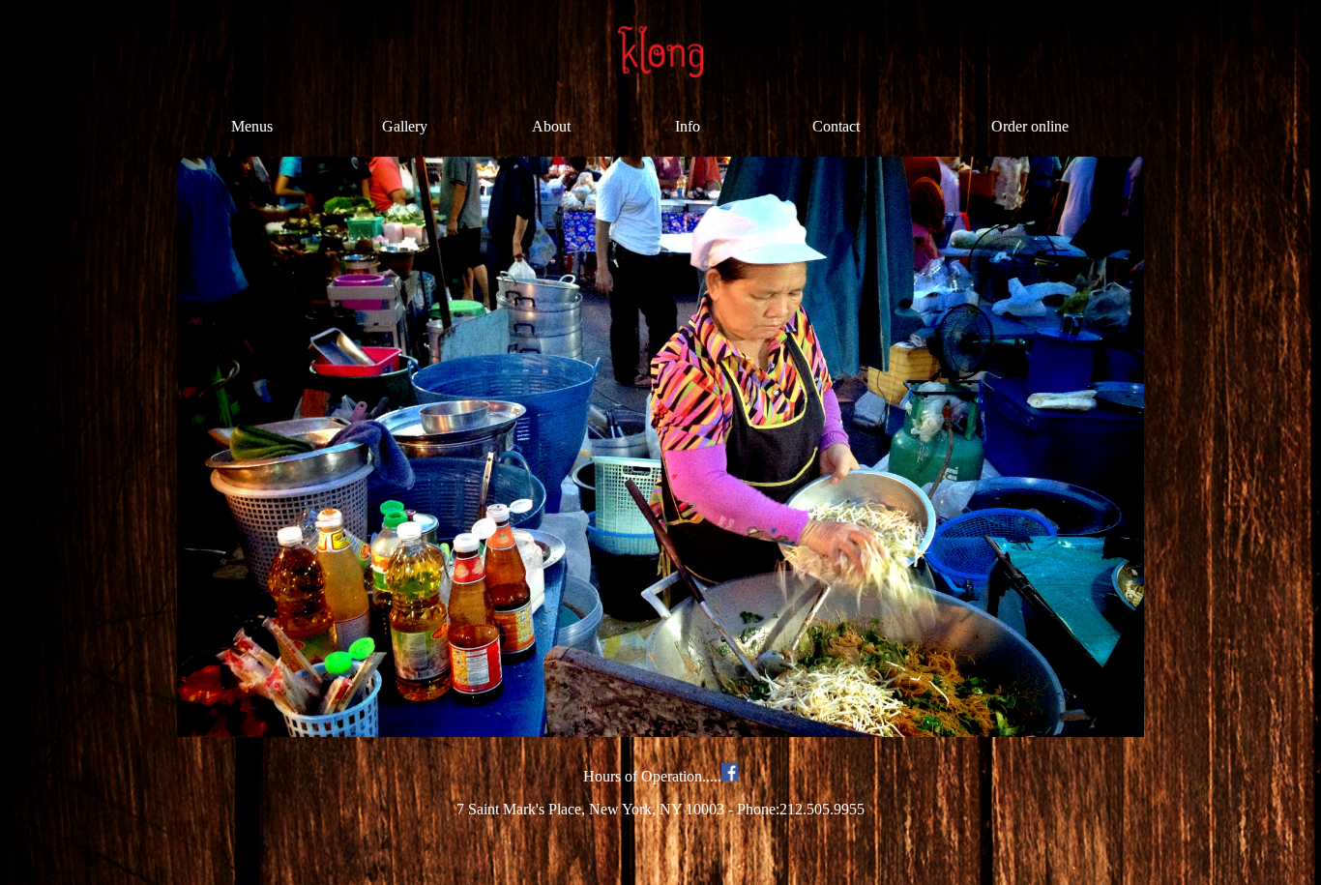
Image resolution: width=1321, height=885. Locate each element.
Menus (252, 126)
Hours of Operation (642, 776)
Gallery (404, 126)
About (551, 126)
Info (687, 126)
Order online (1030, 126)
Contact (836, 126)
